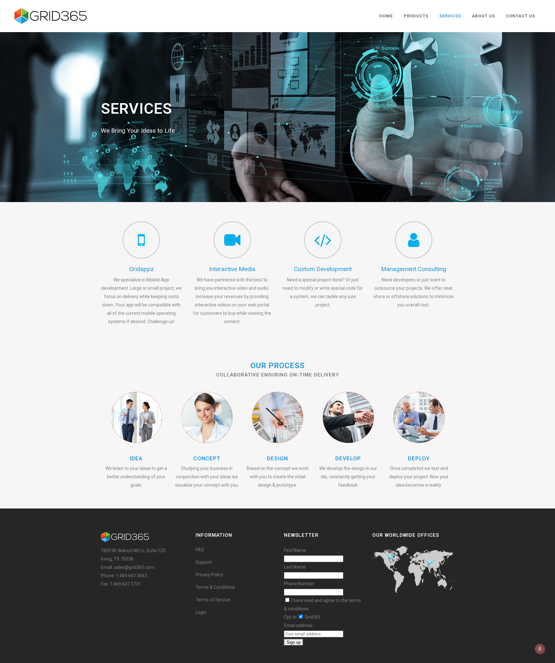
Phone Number (299, 583)
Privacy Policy (209, 574)
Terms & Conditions (215, 587)
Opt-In (290, 617)
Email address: (298, 625)
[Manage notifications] (540, 649)
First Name (295, 550)
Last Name (295, 567)
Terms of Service (213, 599)
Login (201, 612)
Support (204, 562)
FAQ (200, 549)
